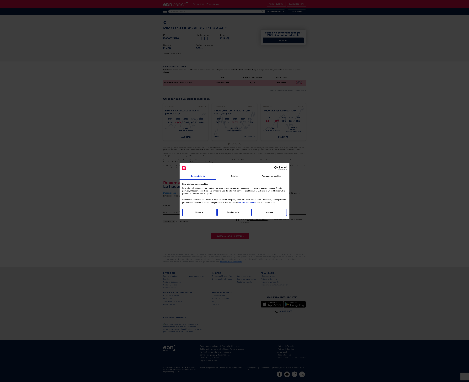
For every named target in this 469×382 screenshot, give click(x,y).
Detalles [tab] (234, 176)
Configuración (233, 212)
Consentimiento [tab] (198, 176)
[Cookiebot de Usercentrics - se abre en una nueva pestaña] (276, 168)
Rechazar (199, 212)
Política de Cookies (247, 203)
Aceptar (269, 212)
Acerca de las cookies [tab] (271, 176)
